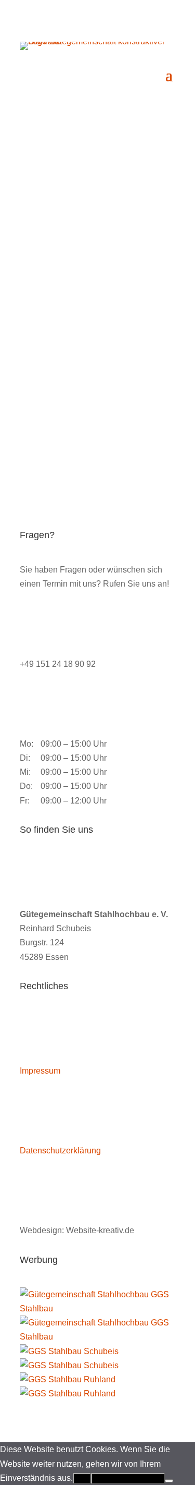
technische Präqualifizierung (94, 318)
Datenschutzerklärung (60, 1150)
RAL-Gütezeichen (71, 285)
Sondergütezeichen (74, 421)
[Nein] (169, 1480)
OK (82, 1478)
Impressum (40, 1070)
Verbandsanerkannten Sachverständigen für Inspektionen (76, 369)
